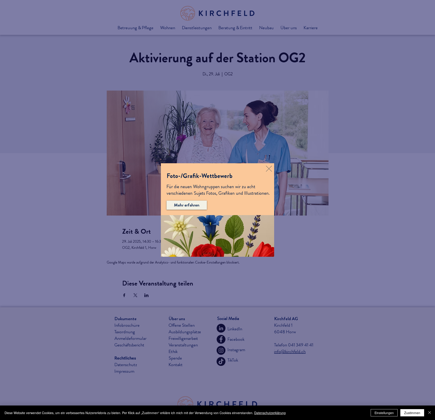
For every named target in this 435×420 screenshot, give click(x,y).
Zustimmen (412, 412)
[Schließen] (429, 412)
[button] (269, 169)
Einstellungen (384, 412)
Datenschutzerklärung (270, 412)
